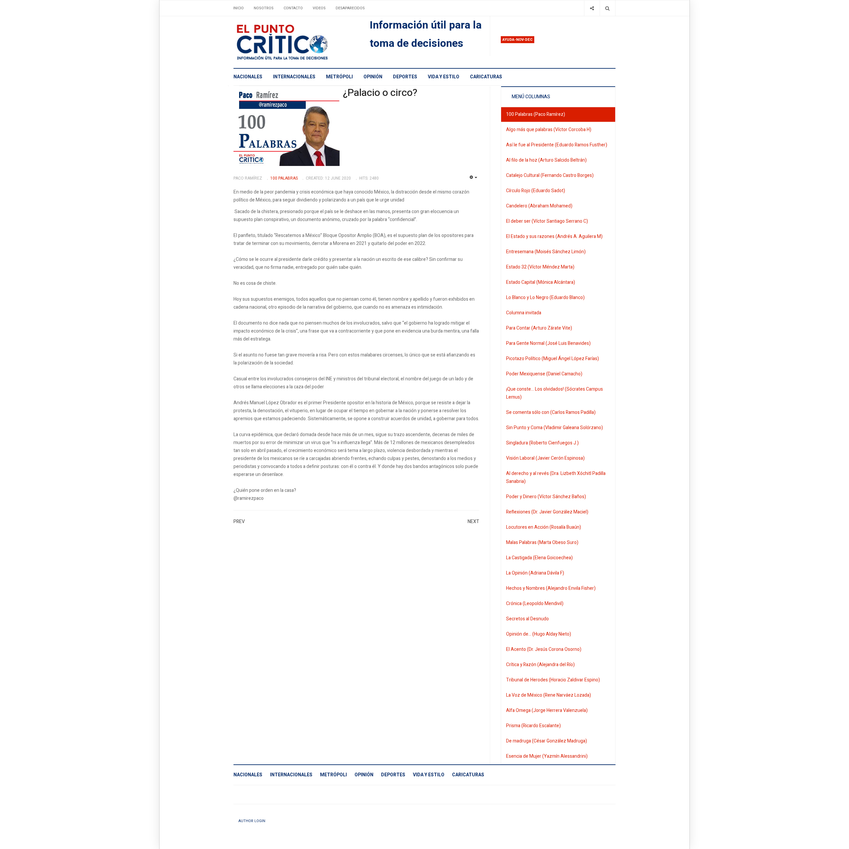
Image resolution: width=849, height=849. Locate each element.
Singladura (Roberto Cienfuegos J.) (542, 442)
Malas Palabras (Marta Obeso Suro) (542, 542)
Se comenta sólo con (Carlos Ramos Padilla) (551, 412)
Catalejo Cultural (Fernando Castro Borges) (550, 175)
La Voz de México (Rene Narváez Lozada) (548, 695)
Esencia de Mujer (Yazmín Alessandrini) (547, 756)
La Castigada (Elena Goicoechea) (539, 557)
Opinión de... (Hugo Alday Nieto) (538, 634)
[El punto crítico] (293, 42)
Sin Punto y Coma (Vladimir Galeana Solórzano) (554, 427)
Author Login (251, 821)
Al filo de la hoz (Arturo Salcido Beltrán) (546, 160)
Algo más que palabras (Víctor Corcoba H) (548, 129)
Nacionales (247, 76)
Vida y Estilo (443, 76)
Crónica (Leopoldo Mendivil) (534, 603)
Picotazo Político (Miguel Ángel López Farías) (552, 358)
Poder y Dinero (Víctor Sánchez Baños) (546, 496)
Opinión (372, 76)
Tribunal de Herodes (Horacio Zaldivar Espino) (553, 679)
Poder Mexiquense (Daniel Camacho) (544, 373)
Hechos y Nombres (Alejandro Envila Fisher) (551, 588)
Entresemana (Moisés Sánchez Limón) (546, 251)
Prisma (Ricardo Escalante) (533, 725)
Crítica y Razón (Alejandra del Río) (540, 664)
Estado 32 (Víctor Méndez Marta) (540, 267)
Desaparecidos (350, 8)
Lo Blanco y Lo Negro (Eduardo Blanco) (545, 297)
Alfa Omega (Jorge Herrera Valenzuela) (547, 710)
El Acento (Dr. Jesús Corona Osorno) (543, 649)
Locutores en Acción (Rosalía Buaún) (543, 527)
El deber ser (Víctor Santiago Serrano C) (547, 221)
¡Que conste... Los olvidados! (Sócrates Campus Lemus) (554, 393)
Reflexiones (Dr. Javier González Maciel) (547, 511)
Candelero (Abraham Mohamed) (539, 205)
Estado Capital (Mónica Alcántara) (540, 282)
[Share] (592, 8)
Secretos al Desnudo (527, 618)
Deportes (405, 76)
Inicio (238, 8)
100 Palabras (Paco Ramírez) (535, 114)
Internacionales (294, 76)
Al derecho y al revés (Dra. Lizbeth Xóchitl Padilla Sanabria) (556, 477)
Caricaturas (486, 76)
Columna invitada (523, 312)
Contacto (293, 8)
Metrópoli (339, 76)
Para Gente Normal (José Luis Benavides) (548, 343)
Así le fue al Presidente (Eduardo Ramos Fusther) (556, 144)
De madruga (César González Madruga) (546, 740)
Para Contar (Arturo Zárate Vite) (539, 328)
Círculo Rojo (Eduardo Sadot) (535, 190)
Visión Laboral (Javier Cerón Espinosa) (545, 458)
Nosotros (264, 8)
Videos (319, 8)
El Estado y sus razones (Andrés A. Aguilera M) (554, 236)
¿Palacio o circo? (380, 93)
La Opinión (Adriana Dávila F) (535, 573)
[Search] (607, 8)
